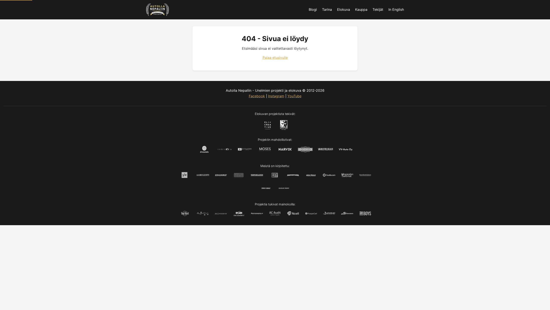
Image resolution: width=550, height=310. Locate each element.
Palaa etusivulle (275, 57)
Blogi (313, 9)
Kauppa (361, 9)
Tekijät (378, 9)
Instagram (276, 96)
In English (396, 9)
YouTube (294, 96)
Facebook (257, 96)
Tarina (327, 9)
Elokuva (343, 9)
